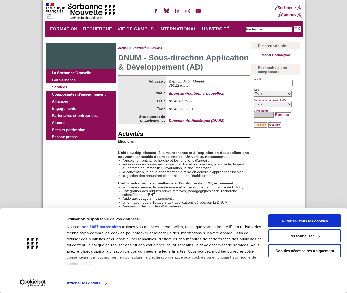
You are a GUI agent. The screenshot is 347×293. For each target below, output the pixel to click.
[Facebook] (156, 13)
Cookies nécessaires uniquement (304, 251)
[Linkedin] (177, 13)
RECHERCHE (97, 29)
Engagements (64, 108)
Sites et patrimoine (68, 130)
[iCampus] (288, 15)
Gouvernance (64, 80)
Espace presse (65, 137)
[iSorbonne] (288, 7)
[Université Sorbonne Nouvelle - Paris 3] (80, 11)
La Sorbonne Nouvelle (71, 73)
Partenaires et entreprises (75, 115)
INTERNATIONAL (177, 29)
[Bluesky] (167, 13)
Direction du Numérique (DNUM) (196, 121)
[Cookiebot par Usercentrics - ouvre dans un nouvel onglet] (33, 283)
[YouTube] (198, 13)
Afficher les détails (83, 283)
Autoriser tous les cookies (304, 221)
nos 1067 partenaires (101, 227)
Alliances (60, 101)
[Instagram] (188, 13)
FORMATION (63, 29)
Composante (261, 110)
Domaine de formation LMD (270, 100)
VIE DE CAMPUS (136, 29)
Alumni (58, 122)
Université (139, 47)
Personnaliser (301, 236)
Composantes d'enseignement (79, 94)
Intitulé (257, 79)
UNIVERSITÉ (215, 29)
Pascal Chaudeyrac (276, 55)
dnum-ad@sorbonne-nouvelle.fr (197, 93)
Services (59, 87)
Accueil (123, 47)
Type (256, 89)
